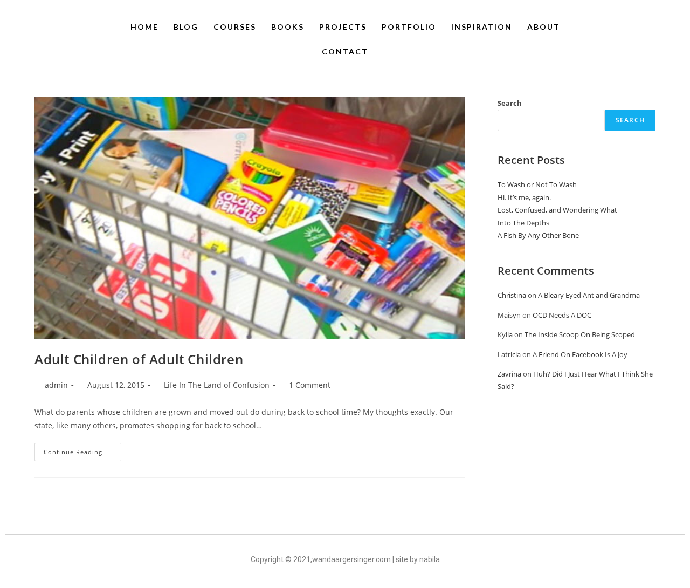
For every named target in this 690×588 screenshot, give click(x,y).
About (543, 26)
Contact (345, 51)
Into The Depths (523, 223)
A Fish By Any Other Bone (538, 235)
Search (510, 103)
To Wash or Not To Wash (537, 184)
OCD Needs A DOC (562, 315)
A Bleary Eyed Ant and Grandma (589, 295)
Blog (186, 26)
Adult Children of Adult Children (138, 359)
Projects (343, 26)
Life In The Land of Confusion (217, 385)
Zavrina (509, 374)
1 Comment (309, 385)
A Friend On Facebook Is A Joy (580, 354)
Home (144, 26)
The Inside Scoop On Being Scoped (580, 334)
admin (56, 385)
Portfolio (409, 26)
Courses (234, 26)
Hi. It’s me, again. (524, 197)
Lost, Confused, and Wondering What (557, 210)
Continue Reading (82, 449)
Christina (512, 295)
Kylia (505, 334)
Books (287, 26)
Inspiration (481, 26)
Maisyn (509, 315)
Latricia (509, 354)
